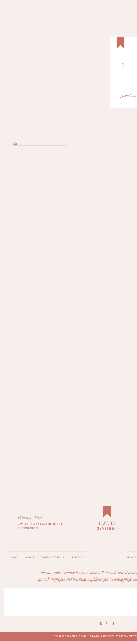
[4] (71, 74)
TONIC (82, 636)
